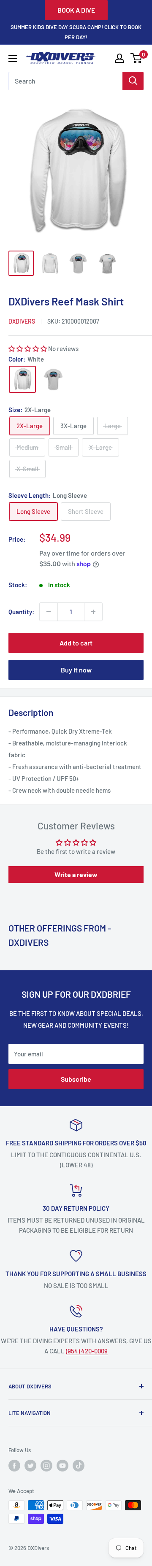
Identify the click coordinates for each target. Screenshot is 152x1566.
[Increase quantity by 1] (93, 612)
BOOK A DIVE (76, 10)
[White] (22, 379)
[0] (136, 58)
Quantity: (21, 612)
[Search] (133, 81)
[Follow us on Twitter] (30, 1466)
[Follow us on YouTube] (62, 1466)
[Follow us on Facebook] (14, 1466)
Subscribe (76, 1079)
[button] (27, 348)
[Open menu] (12, 58)
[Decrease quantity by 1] (48, 612)
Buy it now (76, 670)
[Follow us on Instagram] (46, 1466)
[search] (65, 81)
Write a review (76, 874)
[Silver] (53, 379)
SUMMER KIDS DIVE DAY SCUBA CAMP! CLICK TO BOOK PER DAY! (76, 32)
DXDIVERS (21, 321)
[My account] (119, 58)
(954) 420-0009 (87, 1351)
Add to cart (76, 643)
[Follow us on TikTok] (78, 1466)
